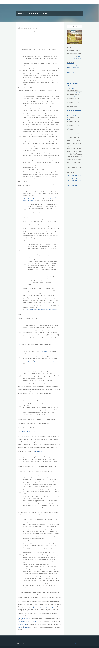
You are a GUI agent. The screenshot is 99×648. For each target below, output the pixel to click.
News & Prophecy (72, 79)
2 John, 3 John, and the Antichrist (73, 115)
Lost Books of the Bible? (22, 624)
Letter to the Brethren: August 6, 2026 (74, 75)
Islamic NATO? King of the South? (73, 96)
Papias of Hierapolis (42, 321)
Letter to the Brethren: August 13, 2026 (74, 70)
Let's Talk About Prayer (71, 132)
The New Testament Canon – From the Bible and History (43, 607)
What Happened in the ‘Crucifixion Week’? (30, 431)
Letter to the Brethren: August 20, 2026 (74, 65)
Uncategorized (66, 12)
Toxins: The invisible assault (72, 105)
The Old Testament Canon (23, 618)
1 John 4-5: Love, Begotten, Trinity (73, 67)
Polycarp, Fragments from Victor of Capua (50, 442)
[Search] (68, 26)
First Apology (44, 351)
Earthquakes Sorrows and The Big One (74, 92)
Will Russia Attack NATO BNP (72, 88)
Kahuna (76, 643)
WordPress (81, 643)
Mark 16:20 (45, 354)
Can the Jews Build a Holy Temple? (73, 100)
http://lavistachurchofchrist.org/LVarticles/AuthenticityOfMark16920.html (40, 361)
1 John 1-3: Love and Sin (71, 72)
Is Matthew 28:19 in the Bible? (23, 627)
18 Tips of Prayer (70, 128)
